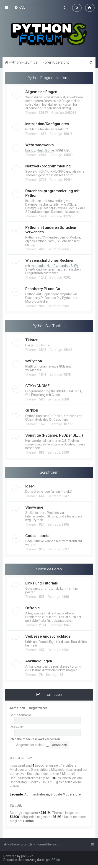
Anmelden (17, 708)
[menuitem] (20, 7)
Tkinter (31, 340)
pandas (64, 266)
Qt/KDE (31, 410)
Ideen (30, 486)
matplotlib (38, 266)
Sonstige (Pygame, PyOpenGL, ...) (54, 435)
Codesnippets (37, 535)
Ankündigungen (38, 661)
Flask (40, 150)
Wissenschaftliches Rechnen (49, 260)
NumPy (52, 266)
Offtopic (32, 608)
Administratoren (36, 794)
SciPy (75, 266)
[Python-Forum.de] (49, 34)
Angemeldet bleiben (31, 745)
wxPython (33, 361)
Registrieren (38, 708)
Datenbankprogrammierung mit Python (52, 193)
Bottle (49, 150)
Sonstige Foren (49, 569)
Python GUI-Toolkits (49, 325)
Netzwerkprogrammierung (48, 166)
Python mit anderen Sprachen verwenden (50, 229)
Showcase (34, 507)
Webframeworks (39, 145)
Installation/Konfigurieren (47, 124)
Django (30, 150)
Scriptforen (49, 472)
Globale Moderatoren (66, 794)
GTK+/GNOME (37, 385)
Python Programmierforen (49, 77)
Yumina (28, 821)
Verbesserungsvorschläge (47, 636)
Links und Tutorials (41, 583)
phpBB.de (53, 860)
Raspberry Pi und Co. (43, 288)
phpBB (26, 856)
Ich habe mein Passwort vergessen (35, 739)
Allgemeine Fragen (41, 91)
